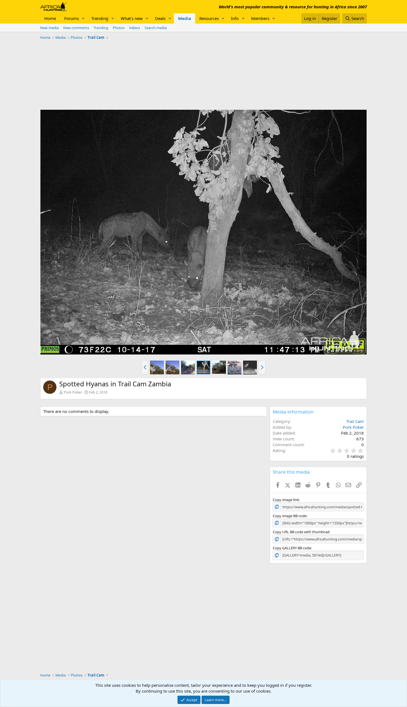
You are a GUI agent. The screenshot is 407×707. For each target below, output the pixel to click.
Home (50, 18)
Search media (156, 27)
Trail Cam (355, 421)
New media (49, 27)
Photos (119, 27)
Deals (160, 18)
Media (184, 18)
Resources (209, 18)
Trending (99, 18)
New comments (76, 27)
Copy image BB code (289, 515)
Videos (134, 27)
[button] (83, 18)
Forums (71, 18)
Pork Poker (73, 392)
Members (260, 18)
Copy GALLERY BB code (292, 547)
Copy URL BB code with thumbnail (301, 531)
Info (235, 18)
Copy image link (286, 499)
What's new (132, 18)
